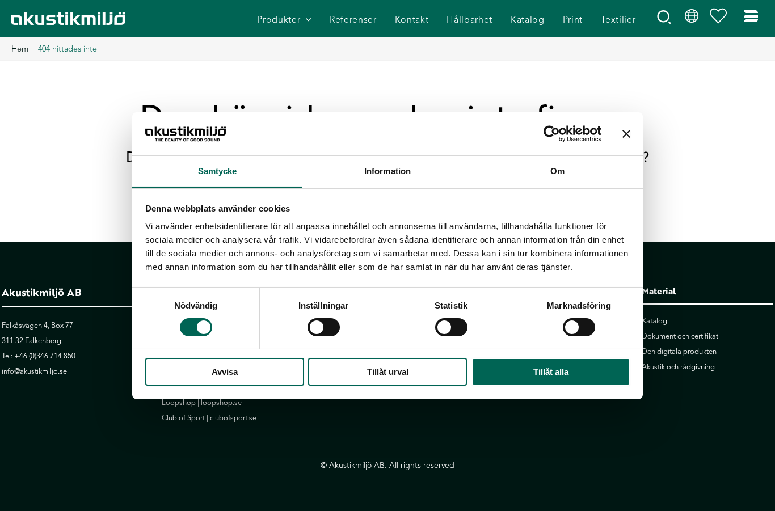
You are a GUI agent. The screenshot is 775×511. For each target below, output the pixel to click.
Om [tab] (557, 171)
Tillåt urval (387, 372)
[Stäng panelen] (626, 134)
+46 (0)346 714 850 (44, 356)
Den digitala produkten (679, 351)
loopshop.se (221, 402)
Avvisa (225, 372)
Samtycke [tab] (217, 171)
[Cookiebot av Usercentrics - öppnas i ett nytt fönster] (551, 133)
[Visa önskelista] (721, 18)
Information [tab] (387, 171)
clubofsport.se (233, 418)
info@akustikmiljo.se (34, 371)
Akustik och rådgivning (678, 366)
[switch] (324, 327)
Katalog (654, 321)
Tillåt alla (550, 372)
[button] (305, 20)
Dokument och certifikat (680, 336)
